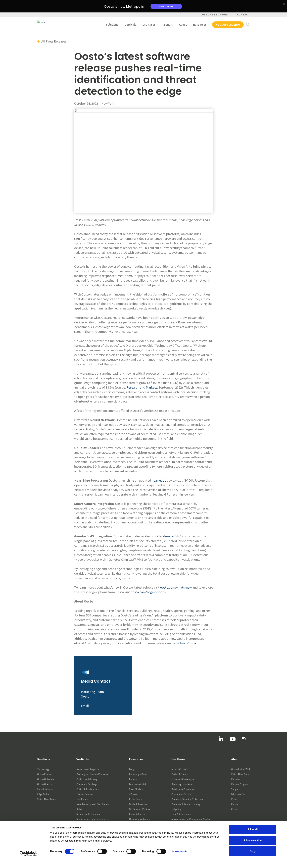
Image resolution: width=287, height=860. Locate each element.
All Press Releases (53, 41)
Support (235, 789)
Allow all (253, 829)
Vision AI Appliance (46, 799)
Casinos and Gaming (86, 779)
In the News (135, 799)
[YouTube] (233, 739)
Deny (253, 851)
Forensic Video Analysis (183, 779)
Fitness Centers (84, 794)
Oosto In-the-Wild (240, 769)
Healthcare (82, 799)
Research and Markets (141, 387)
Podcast (133, 779)
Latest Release (45, 789)
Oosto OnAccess (45, 784)
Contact (243, 14)
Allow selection (253, 840)
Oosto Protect (44, 774)
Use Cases (149, 24)
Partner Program (239, 784)
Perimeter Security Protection (187, 799)
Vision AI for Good (240, 774)
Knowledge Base (138, 774)
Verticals (130, 24)
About (183, 24)
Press (234, 799)
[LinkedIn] (221, 739)
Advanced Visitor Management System (191, 819)
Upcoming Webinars (139, 819)
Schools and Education (88, 814)
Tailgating (176, 809)
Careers (235, 804)
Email (85, 706)
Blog (131, 769)
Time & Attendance (181, 814)
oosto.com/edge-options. (148, 592)
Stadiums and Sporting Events (92, 819)
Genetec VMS (172, 536)
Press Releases (137, 814)
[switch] (102, 851)
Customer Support (214, 14)
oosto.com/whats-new (176, 587)
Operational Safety (181, 794)
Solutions (112, 24)
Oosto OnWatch (45, 779)
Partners (167, 24)
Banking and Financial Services (92, 774)
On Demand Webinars (140, 809)
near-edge (159, 480)
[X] (244, 739)
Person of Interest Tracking (185, 804)
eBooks (133, 794)
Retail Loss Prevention (183, 789)
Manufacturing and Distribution (92, 804)
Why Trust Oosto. (184, 643)
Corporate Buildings (86, 784)
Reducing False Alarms (182, 784)
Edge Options (44, 794)
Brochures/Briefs (138, 784)
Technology (43, 769)
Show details (179, 851)
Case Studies (136, 789)
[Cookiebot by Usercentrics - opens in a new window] (28, 853)
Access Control (179, 769)
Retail (79, 809)
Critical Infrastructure (87, 789)
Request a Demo (228, 25)
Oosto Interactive (138, 804)
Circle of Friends (179, 774)
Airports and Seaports (87, 769)
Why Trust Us (238, 794)
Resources (199, 24)
